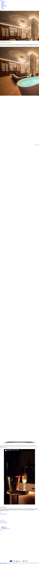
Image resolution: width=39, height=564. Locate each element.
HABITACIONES (4, 1)
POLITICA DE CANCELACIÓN (6, 528)
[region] (19, 245)
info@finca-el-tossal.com (3, 521)
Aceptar (6, 563)
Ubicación (3, 2)
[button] (19, 439)
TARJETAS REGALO (4, 6)
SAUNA (3, 5)
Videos (2, 3)
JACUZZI (3, 4)
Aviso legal (3, 526)
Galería (2, 7)
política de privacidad (2, 563)
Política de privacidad (4, 527)
